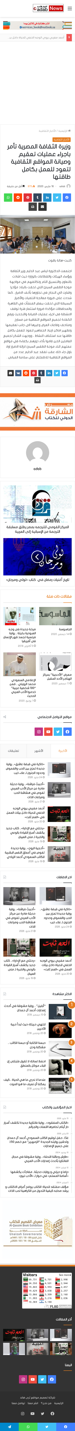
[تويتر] (57, 373)
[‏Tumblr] (41, 373)
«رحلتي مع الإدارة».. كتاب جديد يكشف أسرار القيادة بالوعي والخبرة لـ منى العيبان (25, 833)
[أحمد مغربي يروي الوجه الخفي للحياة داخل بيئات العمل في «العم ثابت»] (59, 814)
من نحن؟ (46, 1403)
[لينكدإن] (49, 373)
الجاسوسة (65, 629)
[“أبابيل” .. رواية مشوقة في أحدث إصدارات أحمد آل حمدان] (60, 1012)
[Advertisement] (37, 85)
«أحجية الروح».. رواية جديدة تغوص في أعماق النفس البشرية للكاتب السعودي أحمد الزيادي (25, 852)
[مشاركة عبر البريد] (11, 373)
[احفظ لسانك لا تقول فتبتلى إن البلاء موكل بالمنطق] (60, 1067)
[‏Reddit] (26, 373)
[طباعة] (37, 380)
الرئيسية (63, 130)
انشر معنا (33, 1403)
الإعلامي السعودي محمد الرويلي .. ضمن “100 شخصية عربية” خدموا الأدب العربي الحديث (23, 688)
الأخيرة (63, 750)
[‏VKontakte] (18, 373)
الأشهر (39, 750)
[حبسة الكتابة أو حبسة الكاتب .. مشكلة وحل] (60, 1048)
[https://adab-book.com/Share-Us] (37, 25)
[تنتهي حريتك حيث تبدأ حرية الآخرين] (60, 1030)
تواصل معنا (18, 1403)
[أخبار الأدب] (48, 8)
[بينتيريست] (34, 373)
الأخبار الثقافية (47, 130)
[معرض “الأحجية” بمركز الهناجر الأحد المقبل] (55, 661)
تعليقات (13, 750)
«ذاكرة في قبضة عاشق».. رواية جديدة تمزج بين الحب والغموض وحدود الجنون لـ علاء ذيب (25, 768)
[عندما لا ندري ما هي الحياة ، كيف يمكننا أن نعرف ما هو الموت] (60, 1085)
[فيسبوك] (64, 373)
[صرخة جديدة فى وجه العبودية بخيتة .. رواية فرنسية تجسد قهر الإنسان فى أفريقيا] (19, 616)
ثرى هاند (25, 1397)
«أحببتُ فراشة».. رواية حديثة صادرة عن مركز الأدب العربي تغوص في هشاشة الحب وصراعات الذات (20, 918)
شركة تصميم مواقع (43, 1397)
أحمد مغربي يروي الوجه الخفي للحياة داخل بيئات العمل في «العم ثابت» (25, 813)
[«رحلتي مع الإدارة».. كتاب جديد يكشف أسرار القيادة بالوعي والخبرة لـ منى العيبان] (59, 834)
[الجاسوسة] (55, 616)
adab (62, 186)
